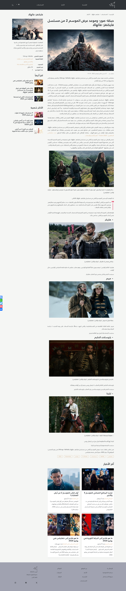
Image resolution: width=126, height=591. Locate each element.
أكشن (26, 64)
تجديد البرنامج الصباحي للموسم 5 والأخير (98, 494)
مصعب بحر (111, 73)
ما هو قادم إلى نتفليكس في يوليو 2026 (65, 539)
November (68, 456)
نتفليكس (110, 456)
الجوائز (60, 576)
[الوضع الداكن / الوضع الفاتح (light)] (18, 4)
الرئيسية (84, 5)
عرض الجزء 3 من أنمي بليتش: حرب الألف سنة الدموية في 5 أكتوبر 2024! (23, 122)
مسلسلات (94, 456)
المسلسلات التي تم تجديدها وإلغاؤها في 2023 (23, 97)
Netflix (102, 456)
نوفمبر (76, 456)
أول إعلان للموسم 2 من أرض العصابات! (66, 494)
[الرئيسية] (112, 4)
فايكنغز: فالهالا (95, 14)
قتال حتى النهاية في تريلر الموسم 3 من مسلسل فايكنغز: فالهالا (24, 90)
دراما (18, 64)
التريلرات (59, 572)
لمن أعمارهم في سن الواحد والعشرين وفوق (25, 60)
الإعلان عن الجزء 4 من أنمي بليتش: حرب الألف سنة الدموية (22, 130)
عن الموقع (84, 568)
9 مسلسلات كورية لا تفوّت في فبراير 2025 (24, 113)
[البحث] (12, 5)
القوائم (59, 568)
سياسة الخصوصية (108, 572)
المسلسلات (40, 5)
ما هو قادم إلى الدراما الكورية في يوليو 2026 (98, 539)
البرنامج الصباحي (108, 498)
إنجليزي (31, 64)
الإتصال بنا (110, 568)
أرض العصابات (75, 498)
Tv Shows (84, 456)
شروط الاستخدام (108, 576)
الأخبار (63, 5)
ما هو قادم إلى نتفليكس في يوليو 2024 (23, 81)
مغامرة (22, 64)
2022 (60, 456)
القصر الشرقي (108, 544)
